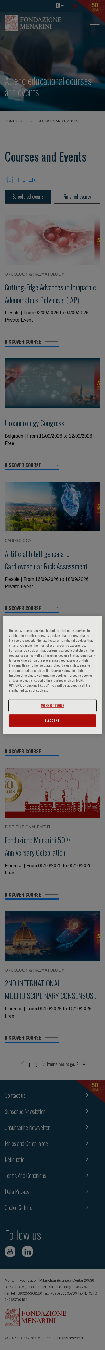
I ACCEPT (52, 720)
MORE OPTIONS (52, 705)
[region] (52, 675)
